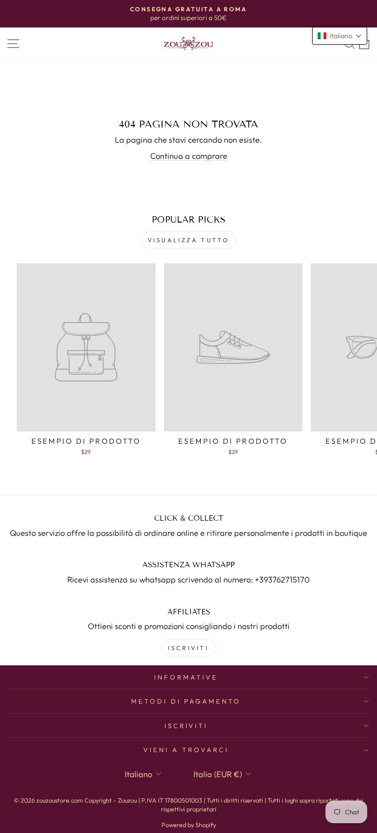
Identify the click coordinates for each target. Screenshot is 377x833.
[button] (340, 35)
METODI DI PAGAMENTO (186, 701)
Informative (186, 677)
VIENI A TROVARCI (186, 750)
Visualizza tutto (189, 240)
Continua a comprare (188, 156)
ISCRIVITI (188, 648)
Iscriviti (186, 726)
